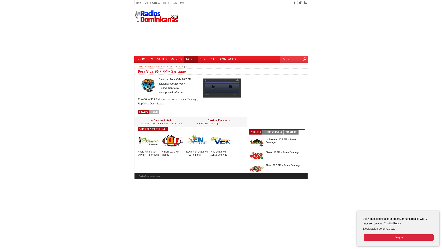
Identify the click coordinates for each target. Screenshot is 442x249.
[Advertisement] (244, 31)
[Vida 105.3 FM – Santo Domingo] (220, 147)
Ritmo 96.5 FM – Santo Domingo (283, 165)
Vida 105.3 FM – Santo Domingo (219, 153)
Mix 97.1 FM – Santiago (208, 123)
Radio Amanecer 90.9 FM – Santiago (148, 153)
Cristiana (154, 111)
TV (151, 59)
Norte (166, 2)
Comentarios (291, 132)
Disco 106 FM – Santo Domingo (282, 152)
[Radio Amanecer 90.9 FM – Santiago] (148, 147)
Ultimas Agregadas (273, 132)
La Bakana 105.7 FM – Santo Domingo (281, 141)
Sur (182, 2)
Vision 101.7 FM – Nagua (171, 153)
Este (174, 2)
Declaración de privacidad (379, 228)
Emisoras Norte (152, 66)
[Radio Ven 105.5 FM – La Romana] (196, 147)
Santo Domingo (152, 2)
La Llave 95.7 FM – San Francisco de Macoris (161, 123)
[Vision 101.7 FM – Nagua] (172, 147)
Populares (256, 132)
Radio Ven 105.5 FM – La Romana (197, 153)
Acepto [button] (399, 237)
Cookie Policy (392, 223)
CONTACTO (228, 59)
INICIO (140, 59)
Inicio (139, 2)
